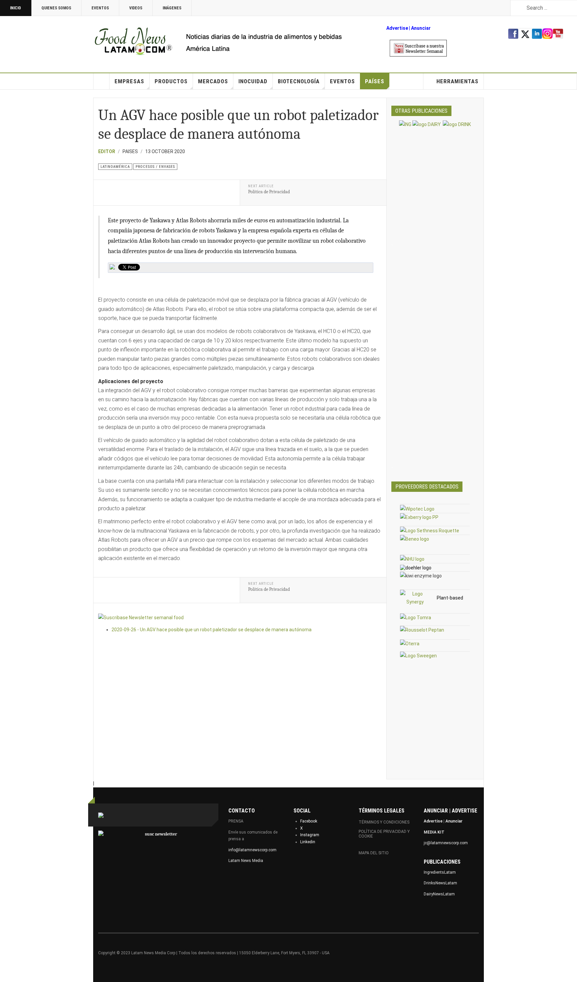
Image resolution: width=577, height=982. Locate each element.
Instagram (309, 835)
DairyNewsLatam (439, 894)
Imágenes (172, 8)
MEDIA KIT (434, 832)
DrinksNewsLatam (440, 883)
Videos (135, 8)
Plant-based (450, 598)
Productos (171, 81)
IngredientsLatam (440, 872)
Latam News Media (245, 860)
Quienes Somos (56, 8)
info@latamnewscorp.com (252, 850)
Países (374, 81)
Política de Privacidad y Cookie (384, 834)
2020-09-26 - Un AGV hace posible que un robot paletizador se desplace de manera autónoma (212, 629)
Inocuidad (252, 81)
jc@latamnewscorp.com (446, 843)
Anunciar (453, 821)
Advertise (397, 28)
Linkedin (307, 842)
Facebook (308, 821)
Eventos (100, 8)
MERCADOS (213, 81)
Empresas (129, 81)
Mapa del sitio (374, 853)
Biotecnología (299, 81)
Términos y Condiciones (384, 822)
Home (101, 81)
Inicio (15, 8)
